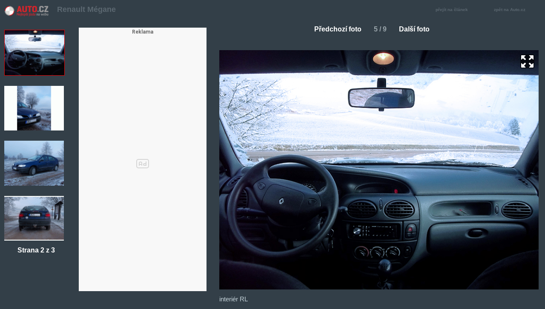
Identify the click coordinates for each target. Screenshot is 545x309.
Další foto (414, 29)
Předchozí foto (337, 29)
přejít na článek (452, 9)
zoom (527, 61)
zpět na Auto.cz (509, 9)
